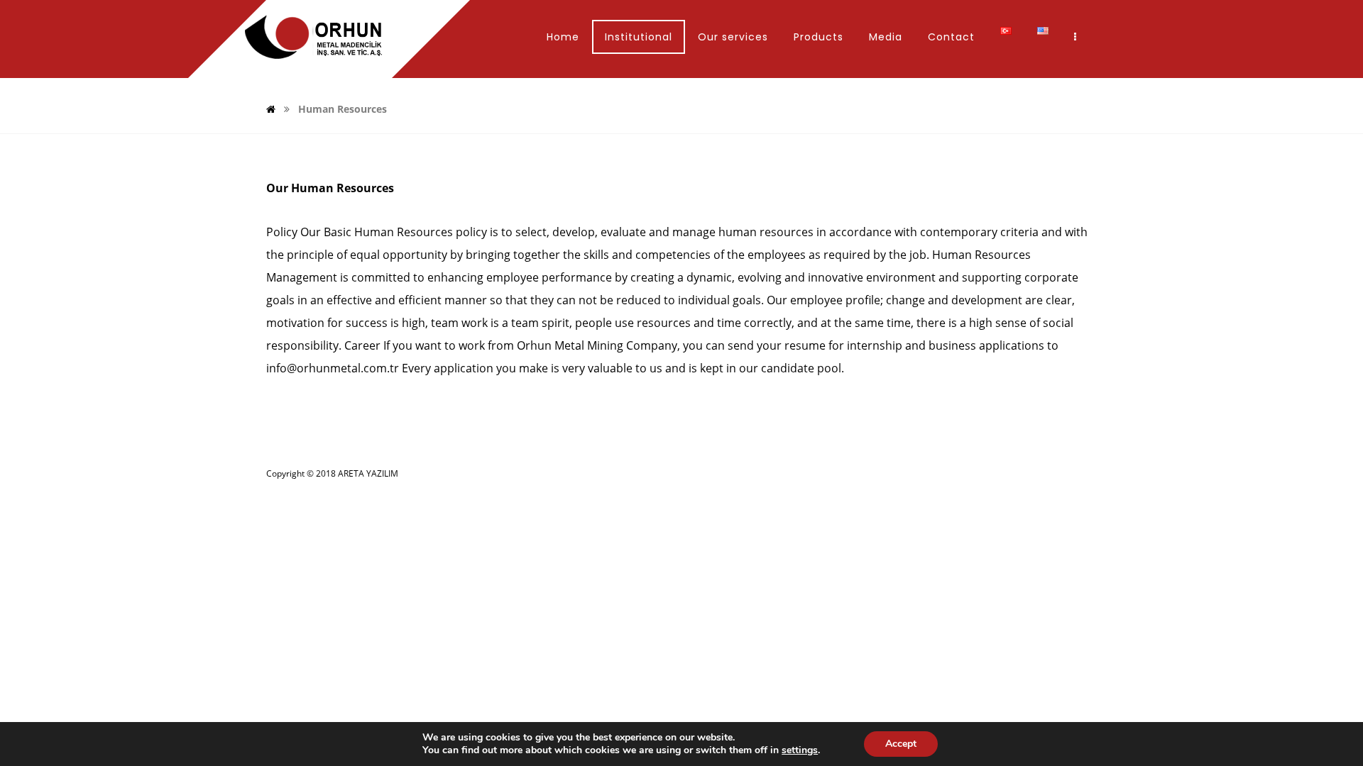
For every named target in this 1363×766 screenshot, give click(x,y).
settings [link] (800, 750)
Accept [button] (900, 743)
